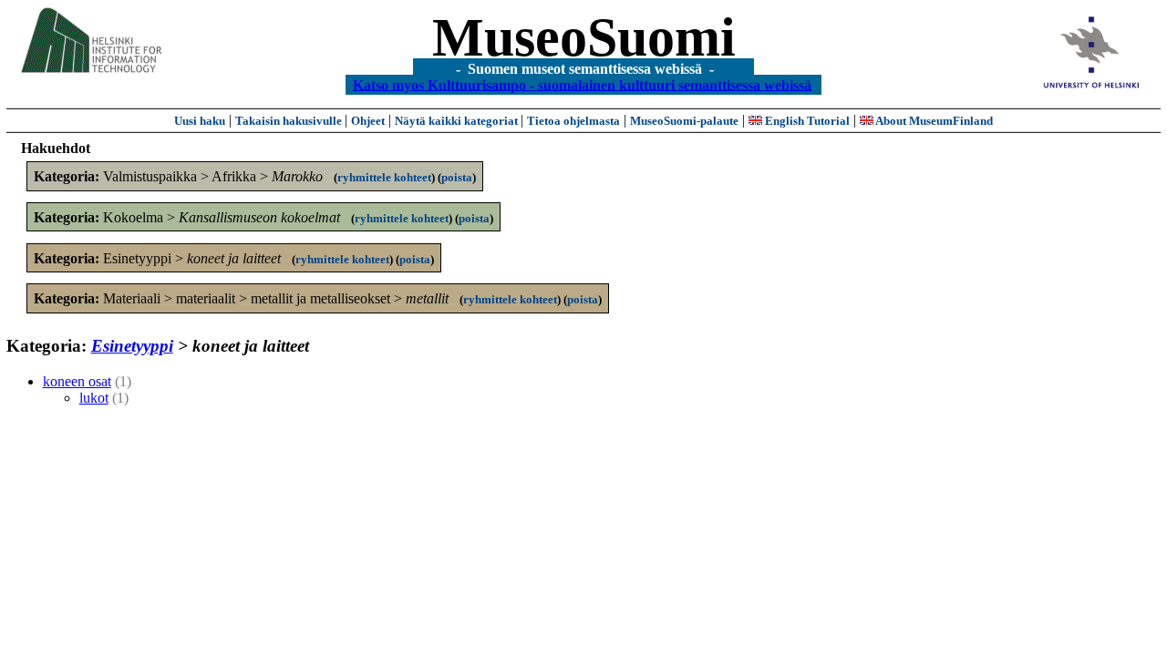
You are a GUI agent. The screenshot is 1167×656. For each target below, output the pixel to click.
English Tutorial (806, 121)
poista (456, 177)
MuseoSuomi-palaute (684, 121)
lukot (93, 397)
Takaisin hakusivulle (290, 121)
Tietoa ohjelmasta (573, 121)
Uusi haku (199, 121)
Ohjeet (368, 121)
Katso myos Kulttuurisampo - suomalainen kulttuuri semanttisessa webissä (582, 84)
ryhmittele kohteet (384, 177)
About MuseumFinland (933, 121)
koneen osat (77, 381)
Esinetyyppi (132, 345)
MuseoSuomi (584, 37)
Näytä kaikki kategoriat (458, 121)
